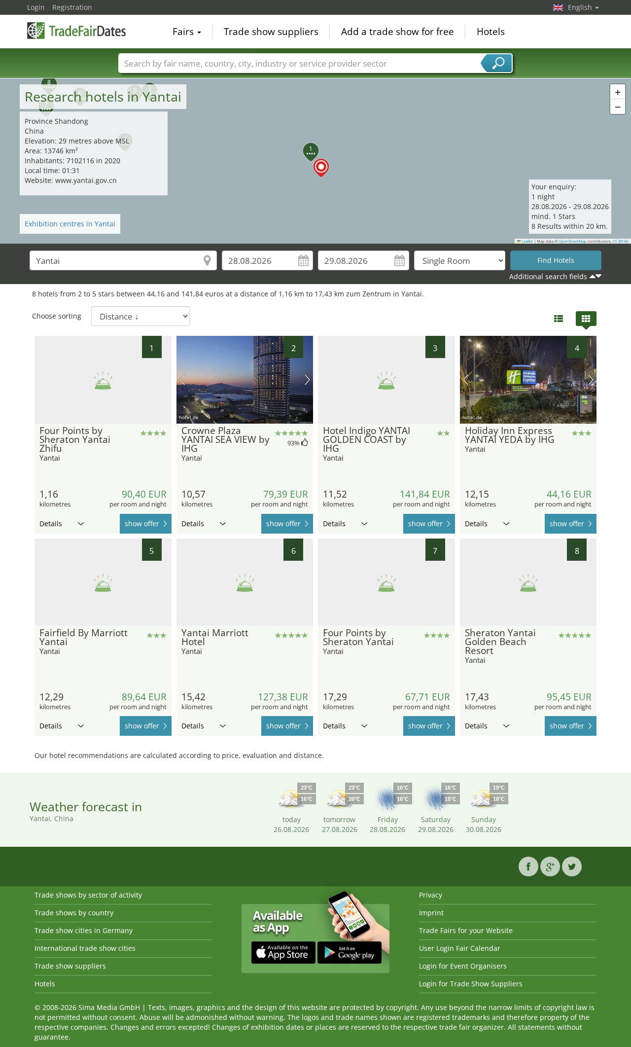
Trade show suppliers (271, 31)
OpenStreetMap (573, 241)
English (581, 7)
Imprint (431, 912)
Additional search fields (548, 276)
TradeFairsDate (76, 30)
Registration (72, 7)
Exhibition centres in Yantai (70, 223)
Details (50, 523)
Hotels (491, 31)
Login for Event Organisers (463, 966)
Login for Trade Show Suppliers (471, 983)
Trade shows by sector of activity (88, 895)
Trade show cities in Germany (84, 930)
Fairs (184, 31)
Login (36, 7)
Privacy (430, 895)
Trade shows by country (74, 912)
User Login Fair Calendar (459, 948)
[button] (315, 161)
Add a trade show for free (397, 31)
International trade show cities (85, 948)
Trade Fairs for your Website (466, 930)
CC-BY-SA (621, 241)
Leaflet (527, 241)
